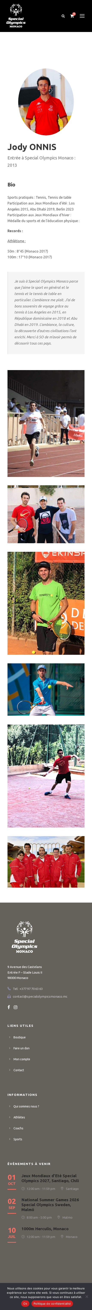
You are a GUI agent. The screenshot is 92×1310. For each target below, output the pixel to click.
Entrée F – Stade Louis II (24, 972)
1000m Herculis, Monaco (45, 1228)
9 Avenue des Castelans (24, 967)
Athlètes (19, 1117)
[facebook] (8, 1007)
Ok (25, 1303)
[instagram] (15, 1007)
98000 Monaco (17, 978)
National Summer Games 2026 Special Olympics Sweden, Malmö (50, 1204)
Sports (17, 1139)
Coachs (18, 1128)
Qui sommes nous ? (26, 1106)
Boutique (19, 1037)
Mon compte (21, 1059)
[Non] (87, 1296)
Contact (18, 1070)
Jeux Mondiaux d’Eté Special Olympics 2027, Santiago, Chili (50, 1178)
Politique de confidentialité (52, 1303)
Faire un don (21, 1048)
